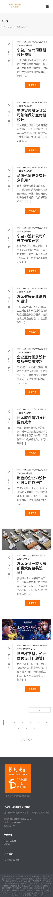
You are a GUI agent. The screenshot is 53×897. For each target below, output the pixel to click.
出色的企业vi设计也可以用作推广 (31, 480)
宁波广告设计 (37, 228)
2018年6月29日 (25, 473)
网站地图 (8, 843)
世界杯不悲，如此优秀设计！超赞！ (31, 656)
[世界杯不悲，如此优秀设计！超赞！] (26, 629)
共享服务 (35, 645)
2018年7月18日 (25, 171)
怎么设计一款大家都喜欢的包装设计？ (31, 568)
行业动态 (35, 555)
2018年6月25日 (23, 559)
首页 (26, 34)
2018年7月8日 (25, 291)
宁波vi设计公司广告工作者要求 (31, 238)
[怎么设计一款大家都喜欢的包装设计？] (26, 539)
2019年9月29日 (25, 105)
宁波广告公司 (37, 167)
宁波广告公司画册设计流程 (31, 52)
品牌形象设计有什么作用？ (31, 177)
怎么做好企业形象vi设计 (31, 298)
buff (24, 42)
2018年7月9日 (25, 231)
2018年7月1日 (25, 412)
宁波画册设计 (37, 42)
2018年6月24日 (29, 649)
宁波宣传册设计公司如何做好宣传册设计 (31, 115)
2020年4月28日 (25, 45)
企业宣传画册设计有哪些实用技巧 (31, 359)
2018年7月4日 (25, 352)
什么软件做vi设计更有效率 (31, 419)
